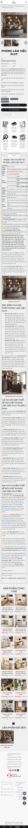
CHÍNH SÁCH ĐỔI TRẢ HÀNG (14, 764)
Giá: (2, 58)
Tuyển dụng (20, 796)
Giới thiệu (20, 787)
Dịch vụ (20, 789)
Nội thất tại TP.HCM (20, 792)
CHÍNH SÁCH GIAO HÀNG (14, 757)
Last (24, 723)
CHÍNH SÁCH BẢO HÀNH (14, 761)
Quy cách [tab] (14, 155)
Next (20, 723)
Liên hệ (20, 799)
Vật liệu (20, 794)
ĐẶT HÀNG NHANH (14, 109)
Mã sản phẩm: (5, 63)
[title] (4, 827)
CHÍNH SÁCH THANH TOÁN (14, 759)
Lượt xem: (4, 66)
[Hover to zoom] (14, 25)
